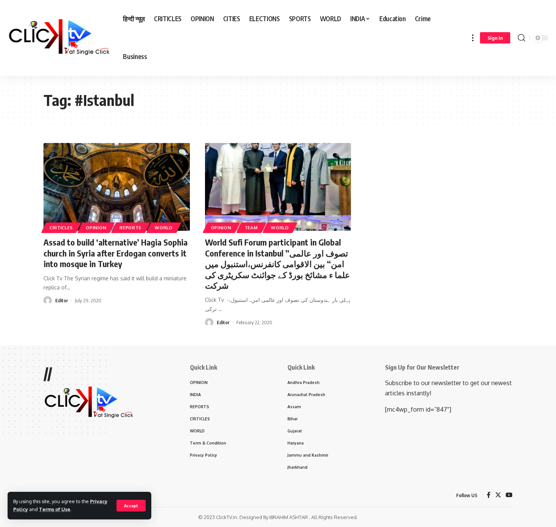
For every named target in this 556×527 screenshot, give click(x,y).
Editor (61, 300)
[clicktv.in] (59, 38)
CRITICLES (61, 227)
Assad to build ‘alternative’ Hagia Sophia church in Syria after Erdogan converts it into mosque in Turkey (115, 253)
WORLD (164, 227)
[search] (521, 38)
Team (251, 227)
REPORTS (130, 227)
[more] (472, 38)
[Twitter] (498, 495)
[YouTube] (509, 495)
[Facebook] (489, 495)
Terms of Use (54, 509)
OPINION (96, 227)
